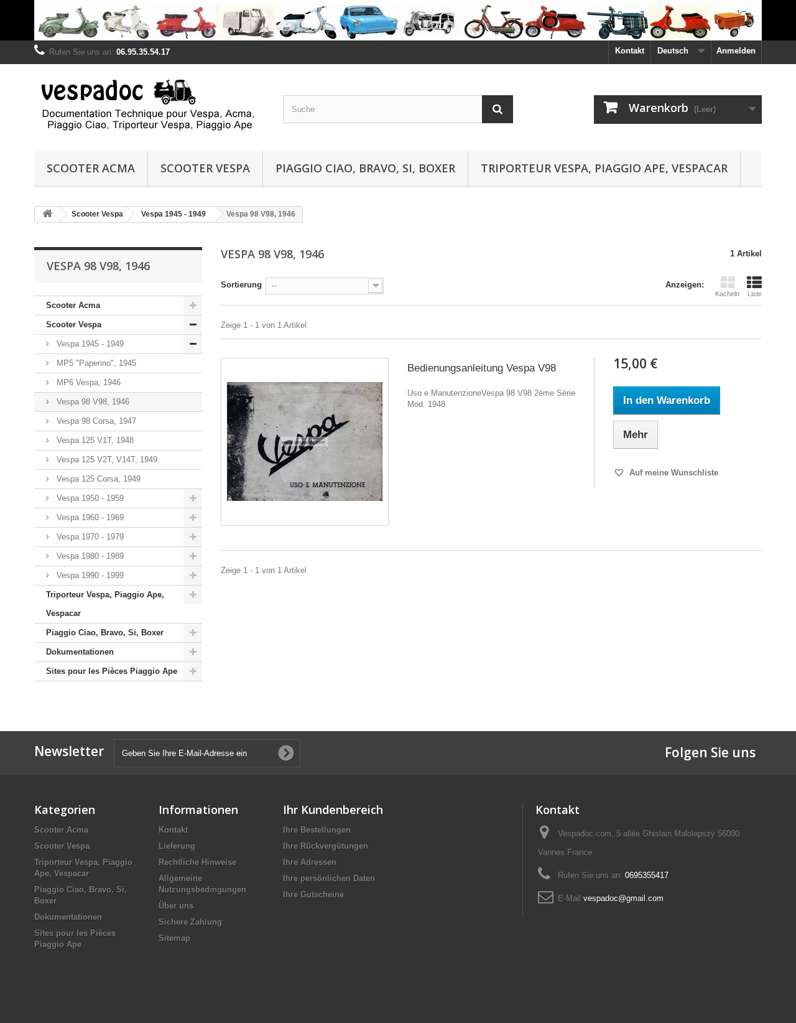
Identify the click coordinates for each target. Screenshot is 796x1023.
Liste (754, 293)
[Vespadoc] (149, 104)
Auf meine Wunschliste (672, 472)
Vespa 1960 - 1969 (89, 517)
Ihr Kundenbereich (333, 809)
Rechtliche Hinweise (197, 862)
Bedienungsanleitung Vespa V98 (481, 368)
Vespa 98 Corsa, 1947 (95, 421)
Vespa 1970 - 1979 (89, 536)
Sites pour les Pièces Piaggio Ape (111, 671)
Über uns (176, 905)
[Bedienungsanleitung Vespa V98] (304, 442)
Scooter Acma (91, 168)
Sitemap (174, 938)
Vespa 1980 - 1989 (89, 556)
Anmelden (736, 50)
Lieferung (177, 846)
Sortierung (241, 284)
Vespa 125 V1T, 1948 (94, 440)
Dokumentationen (80, 651)
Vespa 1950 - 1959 (89, 498)
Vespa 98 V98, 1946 (91, 401)
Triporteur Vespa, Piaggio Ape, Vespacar (604, 168)
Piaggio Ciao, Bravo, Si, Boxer (365, 168)
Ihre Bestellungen (317, 829)
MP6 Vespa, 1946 (87, 382)
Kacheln (727, 293)
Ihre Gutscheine (313, 894)
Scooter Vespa (205, 168)
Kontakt (629, 50)
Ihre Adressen (309, 862)
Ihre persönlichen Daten (329, 878)
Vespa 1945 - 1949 (89, 343)
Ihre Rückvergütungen (325, 846)
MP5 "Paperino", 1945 (95, 363)
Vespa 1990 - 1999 (89, 575)
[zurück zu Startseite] (47, 214)
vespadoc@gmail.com (623, 898)
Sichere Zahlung (190, 922)
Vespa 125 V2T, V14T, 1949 (105, 459)
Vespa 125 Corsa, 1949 (97, 478)
